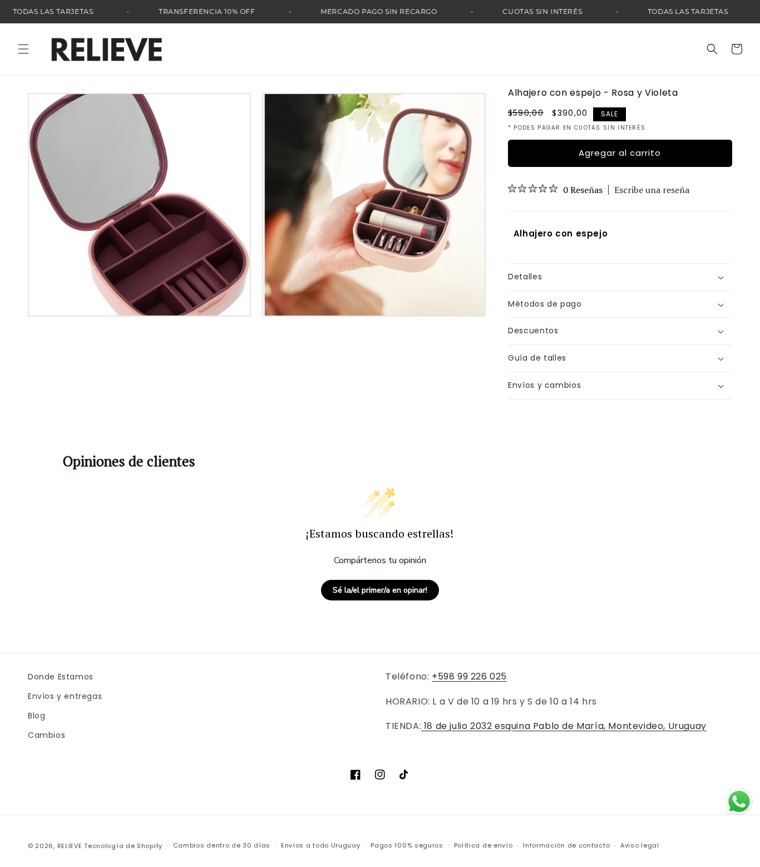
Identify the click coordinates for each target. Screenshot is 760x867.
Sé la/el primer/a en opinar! (380, 590)
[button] (23, 49)
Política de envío (483, 845)
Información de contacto (566, 845)
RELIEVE (69, 845)
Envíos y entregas (65, 696)
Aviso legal (639, 845)
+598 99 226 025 (469, 676)
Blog (36, 715)
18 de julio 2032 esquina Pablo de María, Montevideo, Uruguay (564, 726)
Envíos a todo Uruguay (321, 845)
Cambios (46, 735)
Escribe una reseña (651, 190)
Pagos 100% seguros (407, 845)
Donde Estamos (60, 676)
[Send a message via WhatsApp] (739, 801)
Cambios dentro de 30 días (222, 845)
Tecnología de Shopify (123, 845)
